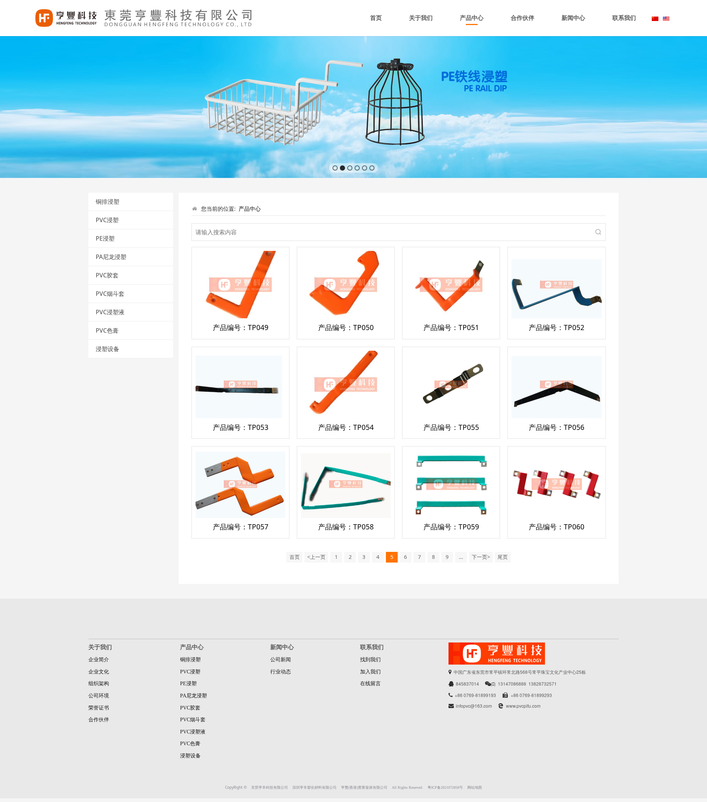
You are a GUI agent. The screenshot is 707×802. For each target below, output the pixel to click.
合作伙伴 (522, 18)
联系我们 (624, 18)
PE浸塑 (105, 238)
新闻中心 (573, 18)
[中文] (655, 18)
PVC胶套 (107, 275)
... (461, 556)
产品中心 (471, 18)
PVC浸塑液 (110, 312)
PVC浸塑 (107, 220)
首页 (376, 18)
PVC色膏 (107, 330)
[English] (666, 18)
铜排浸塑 (107, 201)
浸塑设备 (107, 349)
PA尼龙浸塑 (111, 257)
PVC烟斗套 (110, 294)
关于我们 (421, 18)
